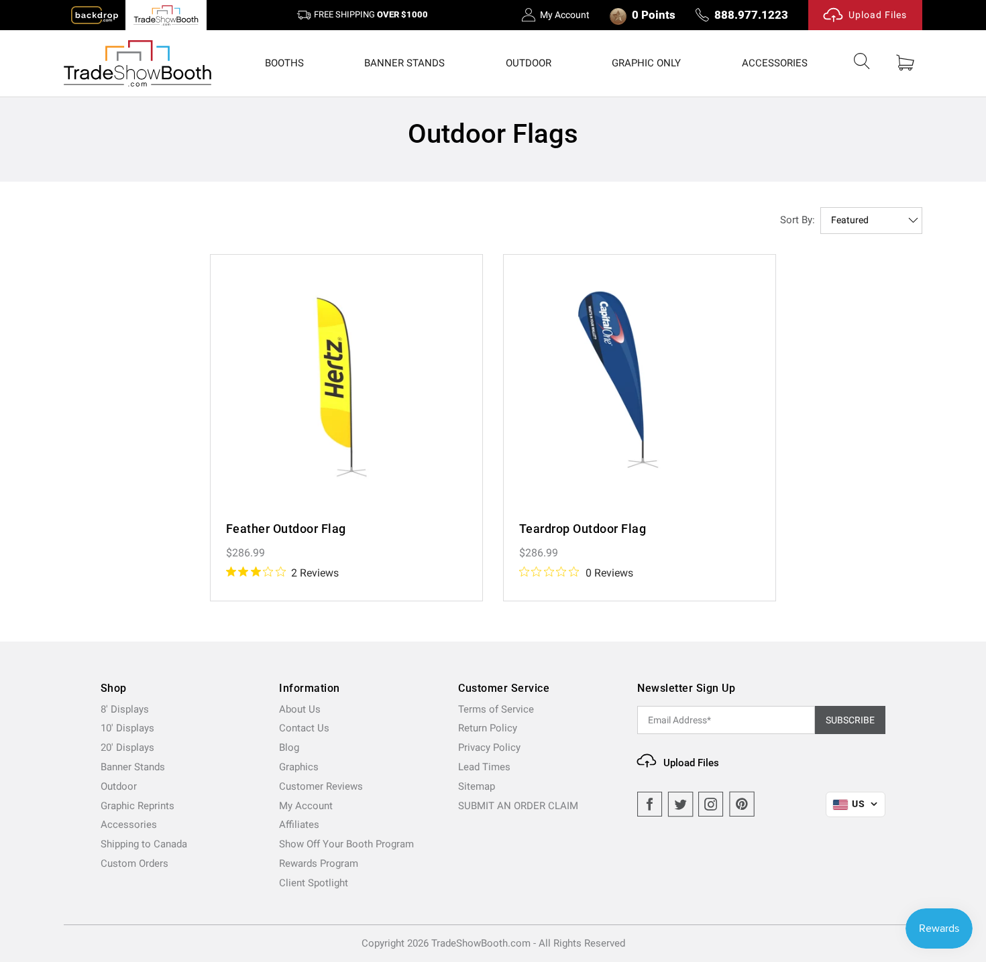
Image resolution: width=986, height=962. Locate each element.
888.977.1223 (751, 14)
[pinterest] (742, 804)
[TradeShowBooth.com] (137, 63)
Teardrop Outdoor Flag (583, 529)
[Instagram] (711, 804)
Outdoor (528, 63)
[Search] (862, 64)
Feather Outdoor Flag (286, 529)
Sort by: (797, 220)
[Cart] (905, 63)
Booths (284, 63)
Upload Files (877, 14)
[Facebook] (650, 804)
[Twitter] (681, 804)
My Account (565, 14)
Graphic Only (646, 63)
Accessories (775, 63)
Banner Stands (404, 63)
